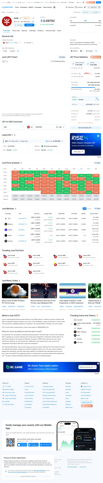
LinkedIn (7, 401)
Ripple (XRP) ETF (78, 306)
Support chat (87, 386)
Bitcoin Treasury (46, 306)
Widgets (68, 401)
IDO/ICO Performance (49, 395)
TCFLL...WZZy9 (13, 42)
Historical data (50, 30)
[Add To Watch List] (33, 18)
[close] (98, 136)
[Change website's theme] (83, 2)
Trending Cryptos (48, 386)
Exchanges (28, 407)
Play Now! (85, 12)
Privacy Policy (83, 466)
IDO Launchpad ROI (48, 389)
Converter (69, 395)
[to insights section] (54, 7)
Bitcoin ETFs (12, 306)
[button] (22, 444)
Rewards (68, 404)
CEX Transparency (48, 398)
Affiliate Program (86, 389)
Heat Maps (46, 407)
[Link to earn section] (85, 7)
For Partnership (85, 392)
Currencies (10, 12)
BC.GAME (95, 12)
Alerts (67, 392)
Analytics (40, 30)
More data (97, 57)
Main (3, 12)
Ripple (61, 306)
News (59, 30)
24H (85, 21)
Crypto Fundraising (10, 395)
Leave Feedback (86, 395)
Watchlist (68, 389)
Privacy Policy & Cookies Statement (17, 472)
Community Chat (10, 392)
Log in (98, 2)
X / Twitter (8, 386)
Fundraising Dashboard (50, 404)
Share (63, 57)
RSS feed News (9, 404)
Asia (38, 306)
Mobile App (69, 407)
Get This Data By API (84, 128)
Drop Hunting (29, 398)
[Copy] (20, 43)
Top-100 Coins (29, 386)
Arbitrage (32, 30)
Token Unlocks (29, 395)
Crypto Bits (69, 306)
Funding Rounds (29, 392)
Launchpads (28, 404)
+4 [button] (18, 51)
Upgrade (92, 2)
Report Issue (84, 398)
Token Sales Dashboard (50, 401)
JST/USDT (21, 218)
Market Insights (9, 389)
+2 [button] (96, 51)
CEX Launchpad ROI (49, 392)
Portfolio (68, 386)
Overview (6, 30)
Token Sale (16, 30)
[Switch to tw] (7, 61)
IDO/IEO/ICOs (29, 401)
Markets (24, 30)
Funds (26, 389)
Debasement (20, 306)
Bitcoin (4, 306)
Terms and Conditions (72, 466)
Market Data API (87, 402)
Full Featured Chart (59, 61)
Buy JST (29, 25)
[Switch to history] (3, 61)
